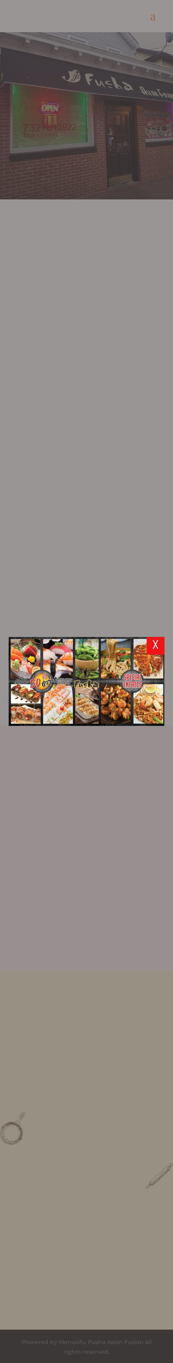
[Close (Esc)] (156, 646)
